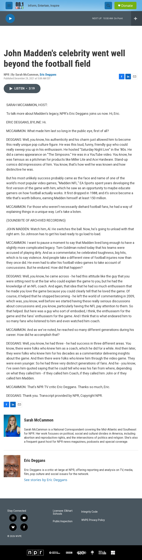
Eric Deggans (48, 74)
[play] (10, 18)
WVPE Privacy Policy (93, 520)
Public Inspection (62, 521)
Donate (127, 6)
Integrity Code (89, 511)
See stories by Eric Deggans (45, 480)
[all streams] (136, 18)
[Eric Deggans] (12, 466)
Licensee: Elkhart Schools (62, 512)
